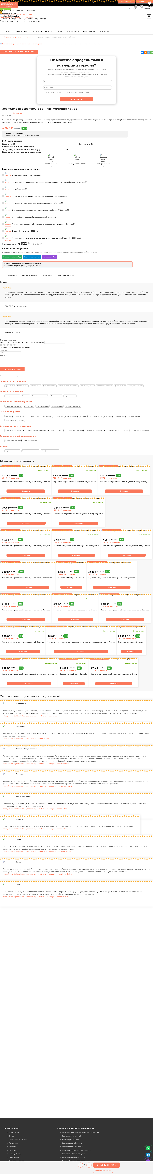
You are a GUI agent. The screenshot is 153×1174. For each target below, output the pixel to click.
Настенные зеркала (13, 440)
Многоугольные (71, 416)
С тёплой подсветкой (74, 430)
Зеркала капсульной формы (73, 1157)
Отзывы (12, 1150)
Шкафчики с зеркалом (50, 451)
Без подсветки (56, 430)
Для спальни (35, 386)
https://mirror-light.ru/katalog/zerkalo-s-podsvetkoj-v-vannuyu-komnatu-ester (35, 809)
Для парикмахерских (104, 386)
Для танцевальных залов (68, 386)
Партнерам (14, 1157)
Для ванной (9, 386)
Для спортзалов (49, 386)
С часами (25, 396)
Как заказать (73, 31)
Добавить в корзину (106, 1165)
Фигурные (108, 416)
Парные (21, 420)
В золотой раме (43, 406)
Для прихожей (22, 386)
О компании (21, 31)
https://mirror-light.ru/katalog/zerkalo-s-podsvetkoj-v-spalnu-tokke (30, 716)
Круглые (8, 416)
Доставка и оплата (41, 31)
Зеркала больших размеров (73, 1161)
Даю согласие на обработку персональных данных (68, 92)
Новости (13, 1147)
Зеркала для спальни (70, 1140)
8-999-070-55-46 (9, 13)
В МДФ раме (28, 406)
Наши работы (89, 31)
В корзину (26, 491)
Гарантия (58, 31)
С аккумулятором (12, 396)
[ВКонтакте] (142, 52)
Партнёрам (97, 3)
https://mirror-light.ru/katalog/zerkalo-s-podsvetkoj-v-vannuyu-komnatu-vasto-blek (37, 851)
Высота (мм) (84, 144)
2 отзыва (17, 113)
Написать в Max (49, 257)
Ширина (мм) (7, 144)
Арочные (83, 416)
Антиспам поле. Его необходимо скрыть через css (22, 342)
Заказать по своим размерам (19, 52)
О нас (11, 1136)
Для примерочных (87, 386)
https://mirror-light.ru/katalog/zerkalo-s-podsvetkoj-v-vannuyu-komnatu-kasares (36, 764)
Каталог (8, 31)
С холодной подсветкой (95, 430)
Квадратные (34, 416)
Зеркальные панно (12, 451)
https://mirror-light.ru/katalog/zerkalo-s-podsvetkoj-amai (26, 739)
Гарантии (13, 1143)
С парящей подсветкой (14, 430)
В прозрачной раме (73, 406)
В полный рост (95, 416)
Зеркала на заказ (111, 3)
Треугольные (10, 420)
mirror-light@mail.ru (11, 16)
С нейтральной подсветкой (117, 430)
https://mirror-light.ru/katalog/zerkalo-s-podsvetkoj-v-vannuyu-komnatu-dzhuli (35, 829)
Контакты (104, 31)
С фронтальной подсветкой (37, 430)
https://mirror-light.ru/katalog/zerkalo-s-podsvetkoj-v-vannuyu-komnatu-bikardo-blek (38, 874)
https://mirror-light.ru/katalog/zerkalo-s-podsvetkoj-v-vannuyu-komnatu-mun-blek (36, 897)
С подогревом (56, 396)
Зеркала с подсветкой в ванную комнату (80, 1132)
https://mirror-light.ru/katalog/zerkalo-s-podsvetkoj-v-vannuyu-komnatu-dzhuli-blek (37, 786)
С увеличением (70, 396)
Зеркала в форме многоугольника (76, 1150)
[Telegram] (148, 52)
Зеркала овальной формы (72, 1147)
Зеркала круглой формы (72, 1143)
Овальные (46, 416)
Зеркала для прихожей (71, 1136)
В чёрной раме (57, 406)
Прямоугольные (20, 416)
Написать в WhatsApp (12, 257)
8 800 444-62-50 (9, 11)
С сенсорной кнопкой (40, 396)
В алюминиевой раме (13, 406)
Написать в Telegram (32, 257)
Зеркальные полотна (30, 451)
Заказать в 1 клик (103, 1170)
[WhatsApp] (151, 52)
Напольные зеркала (31, 440)
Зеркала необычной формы (73, 1154)
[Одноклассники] (145, 52)
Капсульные (57, 416)
